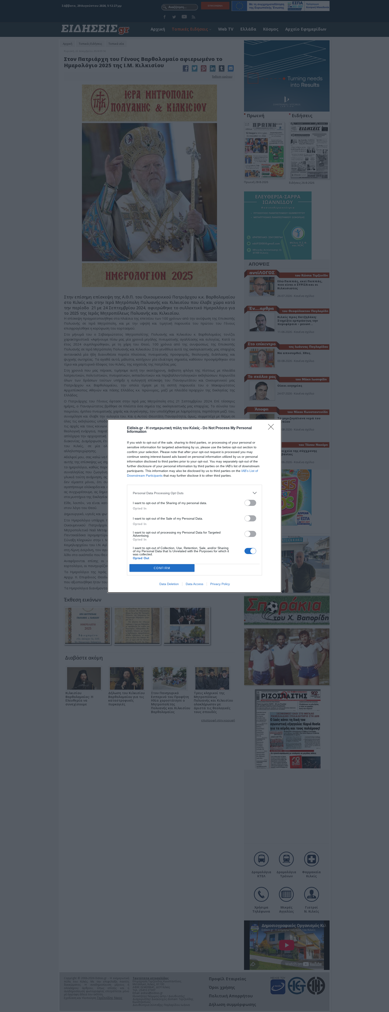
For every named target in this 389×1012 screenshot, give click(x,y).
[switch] (250, 503)
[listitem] (194, 493)
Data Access (194, 584)
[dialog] (194, 506)
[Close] (272, 428)
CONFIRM (162, 568)
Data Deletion (169, 584)
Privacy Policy (220, 584)
